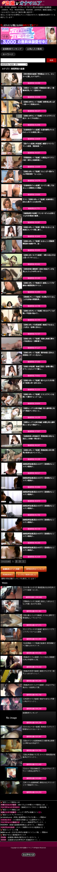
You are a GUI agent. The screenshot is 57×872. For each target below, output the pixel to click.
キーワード (8, 54)
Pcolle (3, 837)
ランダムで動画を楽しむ (27, 575)
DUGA (3, 840)
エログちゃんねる (7, 827)
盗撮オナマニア (28, 847)
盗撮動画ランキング (12, 49)
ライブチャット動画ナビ (10, 822)
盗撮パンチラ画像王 (8, 812)
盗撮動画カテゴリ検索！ (12, 569)
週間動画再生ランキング (35, 569)
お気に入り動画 (34, 49)
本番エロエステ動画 (8, 805)
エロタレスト (6, 820)
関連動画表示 (8, 575)
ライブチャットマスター (10, 807)
